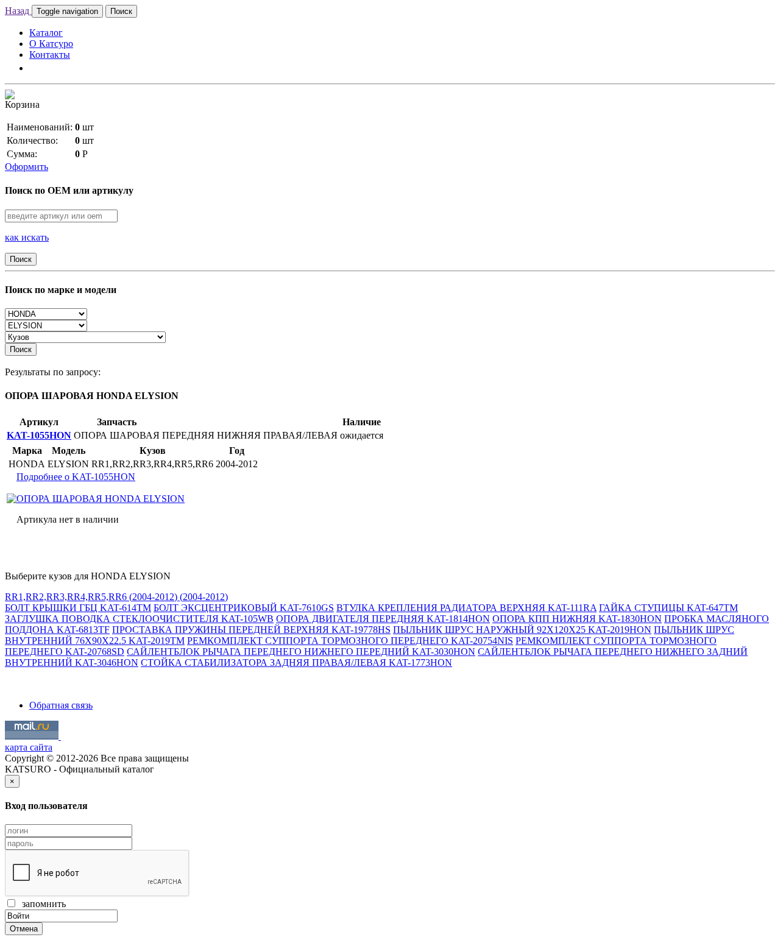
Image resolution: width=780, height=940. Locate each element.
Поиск (121, 11)
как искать (27, 237)
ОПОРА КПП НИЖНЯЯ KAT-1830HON (577, 618)
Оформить (26, 166)
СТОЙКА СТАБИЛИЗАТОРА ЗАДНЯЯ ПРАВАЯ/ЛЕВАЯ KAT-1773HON (296, 662)
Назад (18, 10)
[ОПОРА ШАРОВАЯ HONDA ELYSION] (96, 498)
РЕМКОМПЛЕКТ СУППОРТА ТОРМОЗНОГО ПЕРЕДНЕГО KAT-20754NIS (350, 640)
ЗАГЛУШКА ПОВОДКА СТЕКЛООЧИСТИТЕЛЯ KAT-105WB (139, 618)
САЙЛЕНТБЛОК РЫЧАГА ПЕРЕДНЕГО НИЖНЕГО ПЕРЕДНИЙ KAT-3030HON (301, 651)
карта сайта (28, 747)
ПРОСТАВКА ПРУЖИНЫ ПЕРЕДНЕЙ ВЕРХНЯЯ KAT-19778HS (251, 629)
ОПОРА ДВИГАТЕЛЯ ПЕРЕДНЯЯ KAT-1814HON (383, 618)
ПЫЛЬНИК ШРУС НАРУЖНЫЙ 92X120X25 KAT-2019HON (522, 629)
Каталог (46, 32)
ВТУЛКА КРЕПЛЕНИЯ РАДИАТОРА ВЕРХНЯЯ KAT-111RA (466, 608)
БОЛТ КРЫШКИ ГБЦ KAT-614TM (78, 608)
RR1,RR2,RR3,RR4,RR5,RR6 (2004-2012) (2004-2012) (116, 597)
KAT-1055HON (39, 435)
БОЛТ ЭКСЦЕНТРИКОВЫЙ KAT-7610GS (244, 608)
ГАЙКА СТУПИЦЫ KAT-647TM (668, 608)
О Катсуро (51, 43)
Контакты (49, 54)
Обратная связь (61, 705)
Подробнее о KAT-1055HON (75, 477)
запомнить (41, 904)
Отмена (24, 928)
